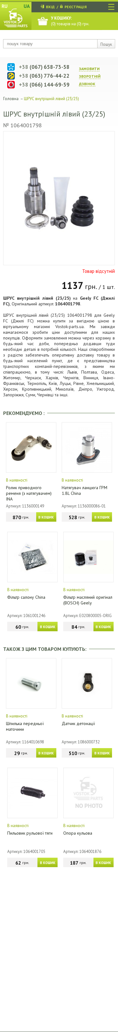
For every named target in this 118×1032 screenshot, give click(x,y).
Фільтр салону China (26, 597)
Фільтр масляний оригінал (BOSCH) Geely (87, 600)
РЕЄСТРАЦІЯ (76, 6)
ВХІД (50, 6)
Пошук (106, 44)
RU (5, 6)
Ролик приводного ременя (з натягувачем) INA (29, 493)
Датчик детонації (78, 723)
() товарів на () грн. (70, 21)
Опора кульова (77, 833)
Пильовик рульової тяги (30, 833)
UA (27, 6)
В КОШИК (46, 517)
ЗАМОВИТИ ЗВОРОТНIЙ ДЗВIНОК (89, 76)
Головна (11, 98)
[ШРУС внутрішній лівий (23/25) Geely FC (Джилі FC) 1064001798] (59, 198)
